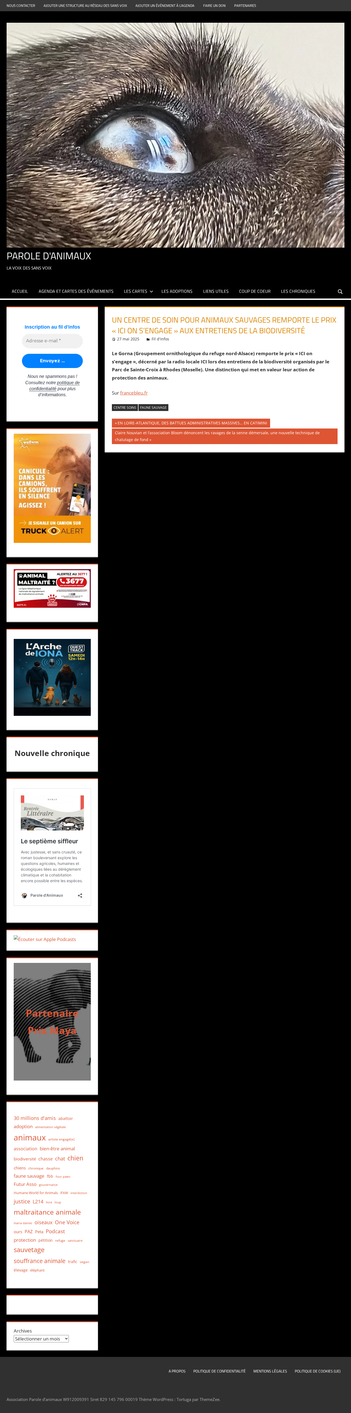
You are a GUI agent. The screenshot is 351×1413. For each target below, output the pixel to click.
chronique (36, 1168)
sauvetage (29, 1249)
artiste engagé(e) (61, 1139)
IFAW (64, 1193)
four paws (63, 1176)
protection (25, 1240)
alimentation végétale (50, 1127)
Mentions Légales (270, 1371)
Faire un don (214, 5)
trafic (72, 1261)
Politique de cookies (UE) (318, 1371)
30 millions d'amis (35, 1118)
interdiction (78, 1193)
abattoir (65, 1118)
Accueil (20, 291)
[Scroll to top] (341, 1403)
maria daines (23, 1223)
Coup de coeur (255, 291)
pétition (45, 1240)
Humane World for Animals (36, 1192)
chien (75, 1158)
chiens (20, 1168)
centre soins (125, 407)
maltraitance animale (47, 1212)
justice (22, 1201)
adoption (23, 1126)
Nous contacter (21, 5)
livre (49, 1202)
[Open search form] (340, 291)
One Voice (67, 1222)
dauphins (53, 1168)
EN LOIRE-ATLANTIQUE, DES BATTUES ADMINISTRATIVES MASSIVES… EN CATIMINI (192, 424)
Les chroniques (298, 291)
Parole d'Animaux (49, 255)
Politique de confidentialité (219, 1371)
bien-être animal (57, 1148)
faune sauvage (153, 407)
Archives (23, 1331)
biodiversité (25, 1159)
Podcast (55, 1231)
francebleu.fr (134, 393)
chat (60, 1158)
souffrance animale (40, 1261)
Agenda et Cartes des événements (76, 291)
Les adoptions (177, 291)
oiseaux (43, 1222)
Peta (39, 1231)
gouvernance (48, 1185)
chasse (45, 1159)
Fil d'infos (160, 338)
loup (58, 1202)
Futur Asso (25, 1184)
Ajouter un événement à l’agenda (164, 5)
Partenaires (245, 5)
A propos (177, 1371)
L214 (38, 1201)
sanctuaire (75, 1240)
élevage (21, 1270)
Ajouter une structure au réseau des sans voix (85, 5)
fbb (50, 1176)
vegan (84, 1262)
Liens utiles (216, 291)
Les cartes (135, 291)
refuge (60, 1240)
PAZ (29, 1232)
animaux (30, 1137)
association (25, 1149)
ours (18, 1231)
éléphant (37, 1270)
